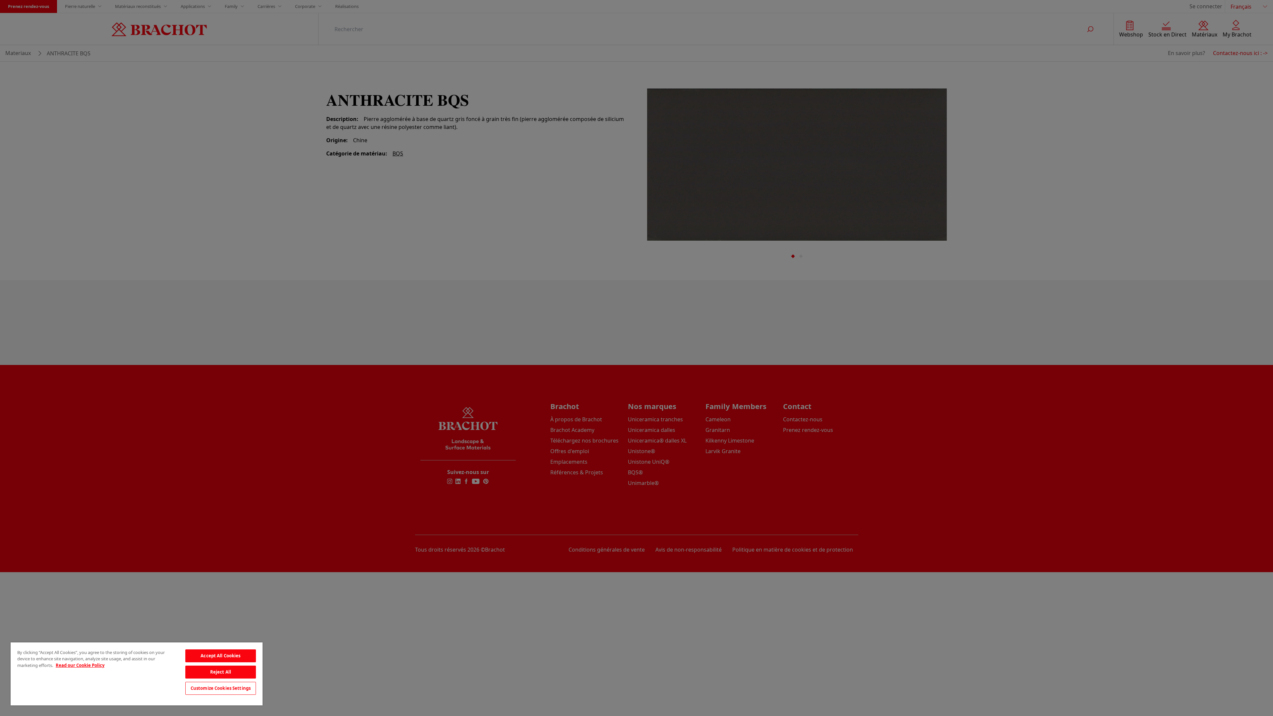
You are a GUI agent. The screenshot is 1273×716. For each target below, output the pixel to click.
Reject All (220, 672)
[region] (137, 673)
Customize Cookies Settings (221, 688)
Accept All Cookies (220, 656)
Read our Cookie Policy (80, 665)
